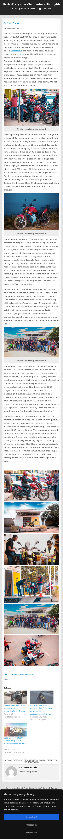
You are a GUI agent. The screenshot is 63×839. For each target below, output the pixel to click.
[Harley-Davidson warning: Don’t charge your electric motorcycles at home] (41, 697)
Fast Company (11, 674)
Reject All (31, 832)
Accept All (31, 817)
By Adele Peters (11, 23)
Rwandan (42, 760)
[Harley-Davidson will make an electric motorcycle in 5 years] (15, 697)
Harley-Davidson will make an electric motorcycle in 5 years (15, 708)
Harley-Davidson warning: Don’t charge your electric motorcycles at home (41, 709)
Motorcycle (33, 760)
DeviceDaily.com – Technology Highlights (31, 4)
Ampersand (16, 50)
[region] (31, 814)
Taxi (56, 760)
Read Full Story (27, 674)
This (25, 762)
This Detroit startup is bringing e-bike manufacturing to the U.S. (15, 742)
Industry (24, 760)
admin (33, 767)
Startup (50, 760)
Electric (16, 760)
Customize (31, 824)
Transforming (33, 762)
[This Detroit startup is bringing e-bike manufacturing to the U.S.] (15, 730)
